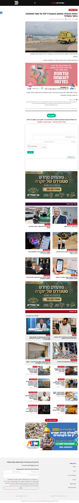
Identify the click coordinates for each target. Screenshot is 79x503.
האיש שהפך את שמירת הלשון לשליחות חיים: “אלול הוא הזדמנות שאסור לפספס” (31, 397)
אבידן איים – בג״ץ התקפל (70, 226)
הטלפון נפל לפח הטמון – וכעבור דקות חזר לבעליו (39, 227)
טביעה (70, 100)
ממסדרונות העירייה (71, 475)
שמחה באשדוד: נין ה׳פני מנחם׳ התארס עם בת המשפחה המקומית (38, 277)
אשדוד (74, 100)
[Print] (51, 198)
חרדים (74, 471)
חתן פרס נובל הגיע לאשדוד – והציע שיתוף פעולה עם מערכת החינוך (59, 383)
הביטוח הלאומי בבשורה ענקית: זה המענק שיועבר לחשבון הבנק (66, 277)
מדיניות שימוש (24, 501)
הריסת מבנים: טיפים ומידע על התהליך (67, 362)
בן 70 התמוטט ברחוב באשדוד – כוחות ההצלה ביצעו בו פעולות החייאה (59, 409)
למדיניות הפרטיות (14, 485)
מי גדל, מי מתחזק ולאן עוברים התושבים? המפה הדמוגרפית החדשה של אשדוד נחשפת (31, 384)
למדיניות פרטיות (32, 501)
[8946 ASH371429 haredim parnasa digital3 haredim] (51, 90)
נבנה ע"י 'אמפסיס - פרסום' (21, 496)
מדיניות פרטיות (72, 487)
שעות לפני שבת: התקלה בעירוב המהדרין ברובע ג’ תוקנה (66, 252)
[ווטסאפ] (76, 444)
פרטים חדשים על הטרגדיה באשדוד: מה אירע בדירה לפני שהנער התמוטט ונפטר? (31, 409)
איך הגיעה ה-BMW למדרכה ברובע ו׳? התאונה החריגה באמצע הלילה (32, 370)
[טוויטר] (76, 440)
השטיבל (74, 479)
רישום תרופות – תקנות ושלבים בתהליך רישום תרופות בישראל (59, 393)
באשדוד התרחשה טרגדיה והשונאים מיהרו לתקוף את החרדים (39, 252)
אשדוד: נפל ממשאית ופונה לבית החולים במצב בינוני (59, 370)
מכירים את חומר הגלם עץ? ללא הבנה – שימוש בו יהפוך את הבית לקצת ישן (38, 362)
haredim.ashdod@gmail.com (30, 465)
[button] (1, 12)
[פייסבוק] (76, 436)
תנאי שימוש (73, 484)
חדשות (74, 466)
